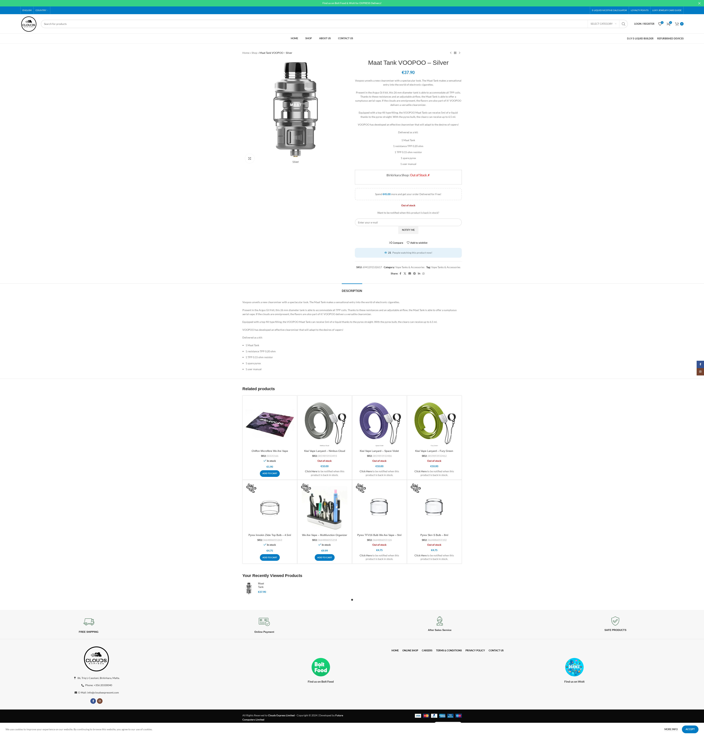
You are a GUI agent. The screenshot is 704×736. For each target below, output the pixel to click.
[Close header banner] (699, 3)
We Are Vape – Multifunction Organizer (324, 535)
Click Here (311, 471)
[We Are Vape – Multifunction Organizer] (324, 507)
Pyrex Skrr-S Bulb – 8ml (434, 535)
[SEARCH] (623, 24)
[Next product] (459, 53)
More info (671, 729)
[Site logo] (28, 23)
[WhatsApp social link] (423, 273)
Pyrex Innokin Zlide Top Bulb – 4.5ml (269, 535)
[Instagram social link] (100, 701)
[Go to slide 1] (352, 600)
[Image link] (96, 658)
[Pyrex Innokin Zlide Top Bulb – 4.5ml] (269, 507)
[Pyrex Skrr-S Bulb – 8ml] (434, 507)
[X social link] (405, 273)
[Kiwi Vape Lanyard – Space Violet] (379, 423)
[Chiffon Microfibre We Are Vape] (269, 423)
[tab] (352, 289)
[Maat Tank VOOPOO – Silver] (248, 588)
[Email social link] (409, 273)
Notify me (408, 229)
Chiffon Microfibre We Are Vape (270, 450)
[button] (270, 473)
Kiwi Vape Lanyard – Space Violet (379, 450)
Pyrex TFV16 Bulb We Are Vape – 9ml (379, 535)
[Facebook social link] (400, 273)
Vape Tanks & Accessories (409, 267)
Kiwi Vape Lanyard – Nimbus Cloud (324, 450)
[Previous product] (451, 53)
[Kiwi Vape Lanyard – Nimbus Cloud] (324, 423)
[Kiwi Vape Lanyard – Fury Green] (434, 423)
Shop (254, 52)
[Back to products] (455, 53)
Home (245, 52)
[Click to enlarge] (249, 158)
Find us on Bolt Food (321, 681)
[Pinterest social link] (414, 273)
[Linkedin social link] (419, 273)
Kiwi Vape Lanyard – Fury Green (434, 450)
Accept (690, 729)
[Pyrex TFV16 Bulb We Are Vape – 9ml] (379, 507)
